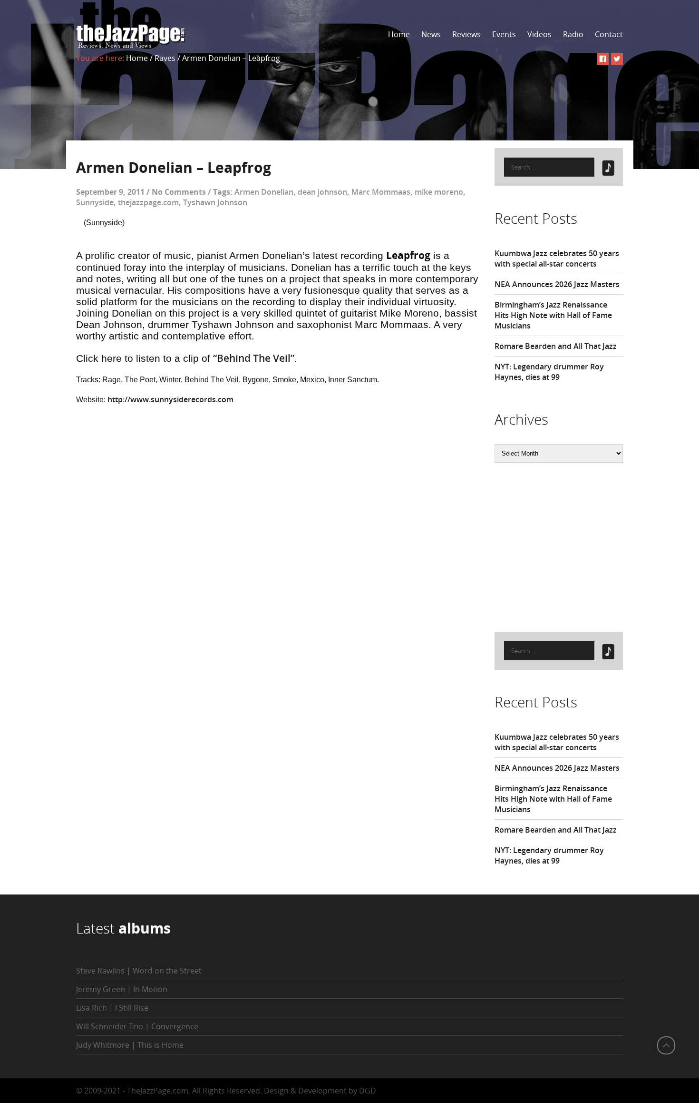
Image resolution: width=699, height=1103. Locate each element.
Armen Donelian (263, 192)
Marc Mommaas (380, 192)
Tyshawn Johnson (215, 202)
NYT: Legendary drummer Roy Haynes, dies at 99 (549, 371)
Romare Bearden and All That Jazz (556, 346)
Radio (573, 34)
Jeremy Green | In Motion (121, 989)
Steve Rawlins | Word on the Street (139, 970)
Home (399, 34)
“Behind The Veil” (253, 358)
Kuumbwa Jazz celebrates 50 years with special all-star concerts (557, 258)
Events (504, 34)
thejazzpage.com (148, 202)
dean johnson (322, 192)
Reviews (466, 34)
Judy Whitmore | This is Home (130, 1045)
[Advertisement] (566, 546)
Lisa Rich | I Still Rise (112, 1008)
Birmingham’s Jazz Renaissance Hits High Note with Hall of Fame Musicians (553, 315)
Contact (609, 34)
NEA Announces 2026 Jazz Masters (557, 284)
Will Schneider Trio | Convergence (137, 1026)
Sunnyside (95, 202)
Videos (539, 34)
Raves (165, 58)
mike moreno (439, 192)
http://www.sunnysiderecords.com (170, 399)
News (431, 34)
